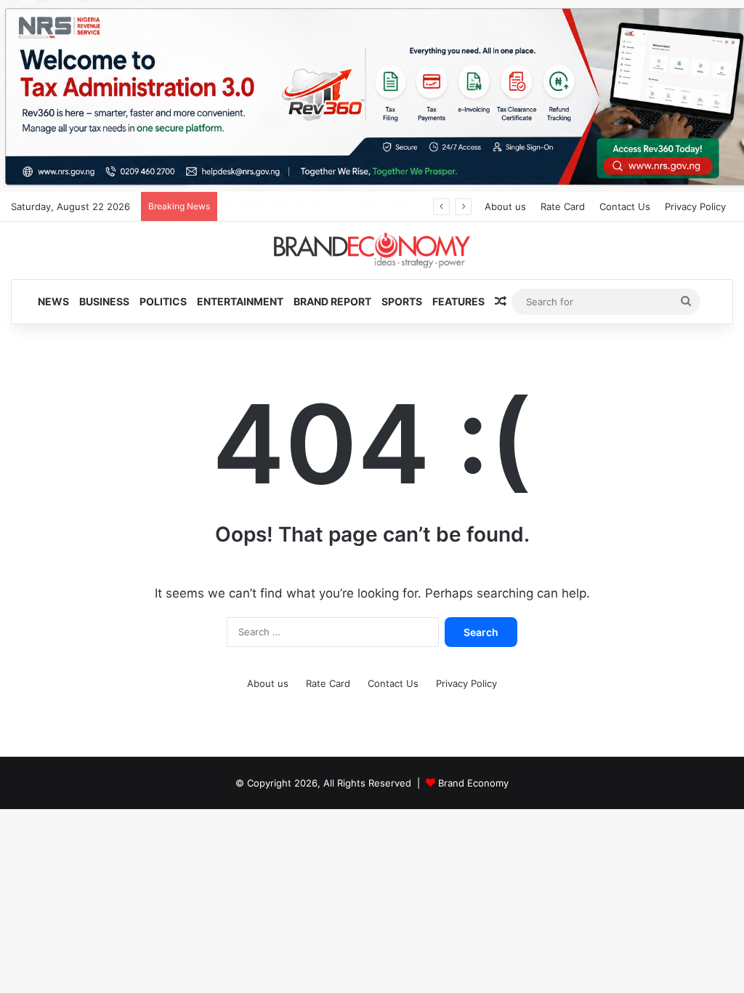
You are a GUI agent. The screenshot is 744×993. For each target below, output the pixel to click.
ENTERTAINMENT (240, 301)
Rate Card (563, 206)
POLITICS (163, 301)
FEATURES (458, 301)
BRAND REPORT (332, 301)
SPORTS (401, 301)
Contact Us (624, 206)
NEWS (53, 301)
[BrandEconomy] (372, 250)
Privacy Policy (695, 206)
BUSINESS (104, 301)
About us (505, 206)
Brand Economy (473, 783)
